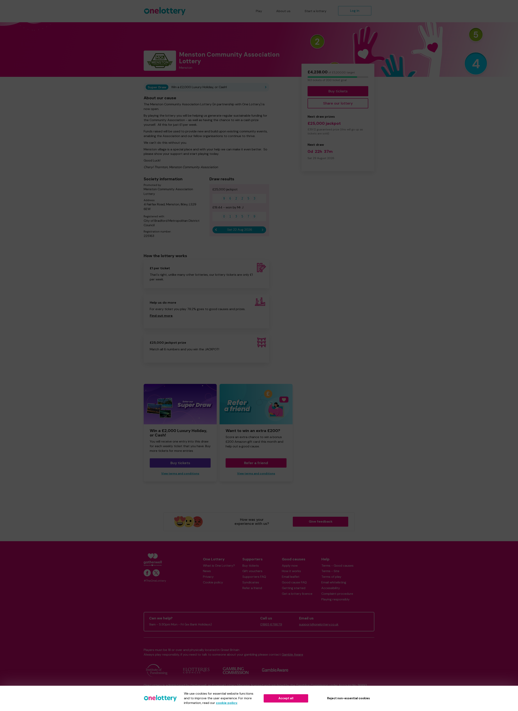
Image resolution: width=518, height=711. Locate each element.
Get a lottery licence (297, 594)
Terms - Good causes (337, 565)
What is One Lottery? (219, 565)
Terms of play (331, 577)
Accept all (285, 698)
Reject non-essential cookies (348, 698)
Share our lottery (338, 103)
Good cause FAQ (294, 582)
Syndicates (250, 582)
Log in (354, 10)
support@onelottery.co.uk (319, 624)
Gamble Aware (292, 654)
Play (259, 11)
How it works (291, 571)
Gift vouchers (252, 571)
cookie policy (226, 703)
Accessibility (330, 588)
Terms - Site (330, 571)
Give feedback (320, 521)
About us (283, 11)
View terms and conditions (180, 473)
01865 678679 (271, 624)
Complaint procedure (337, 594)
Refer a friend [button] (256, 463)
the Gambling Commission (309, 685)
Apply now (290, 565)
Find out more (161, 316)
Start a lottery (315, 11)
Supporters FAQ (254, 577)
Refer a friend (252, 588)
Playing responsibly (335, 599)
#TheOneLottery (155, 580)
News (207, 571)
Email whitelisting (333, 582)
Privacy (208, 577)
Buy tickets (338, 91)
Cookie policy (213, 582)
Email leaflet (290, 577)
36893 (362, 685)
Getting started (293, 588)
